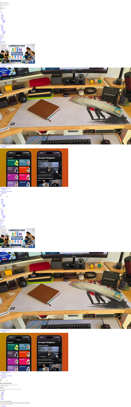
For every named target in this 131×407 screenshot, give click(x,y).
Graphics (4, 22)
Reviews (2, 201)
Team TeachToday (4, 189)
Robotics (2, 18)
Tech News (2, 15)
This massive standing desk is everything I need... (5, 145)
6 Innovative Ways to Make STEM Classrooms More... (6, 64)
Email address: (1, 5)
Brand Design (4, 20)
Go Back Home (1, 387)
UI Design (4, 204)
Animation (4, 206)
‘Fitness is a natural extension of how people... (5, 372)
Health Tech (2, 17)
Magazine (2, 199)
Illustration (4, 21)
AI (1, 16)
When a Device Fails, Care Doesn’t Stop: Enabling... (6, 191)
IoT (1, 29)
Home (2, 14)
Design (2, 19)
